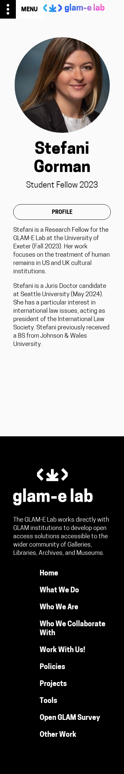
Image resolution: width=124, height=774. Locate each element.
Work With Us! (62, 650)
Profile (62, 212)
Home (49, 573)
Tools (48, 701)
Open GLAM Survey (70, 718)
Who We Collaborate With (72, 629)
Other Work (58, 734)
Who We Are (59, 607)
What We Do (59, 590)
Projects (53, 684)
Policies (52, 667)
